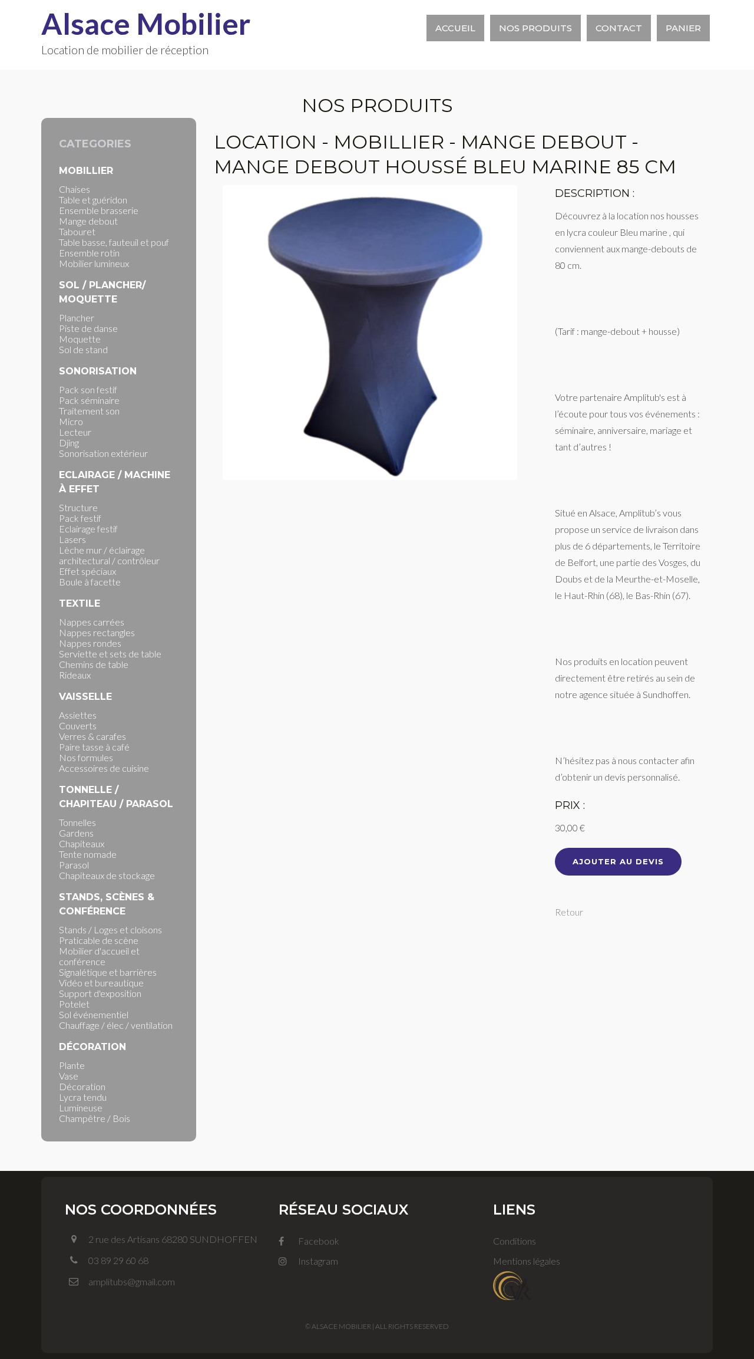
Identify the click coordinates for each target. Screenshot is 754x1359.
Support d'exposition (100, 993)
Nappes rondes (90, 643)
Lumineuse (80, 1107)
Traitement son (89, 410)
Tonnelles (77, 822)
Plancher (76, 317)
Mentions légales (526, 1260)
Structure (78, 507)
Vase (68, 1075)
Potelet (74, 1003)
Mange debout (88, 220)
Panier (683, 28)
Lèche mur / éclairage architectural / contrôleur (109, 555)
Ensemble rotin (89, 252)
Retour (569, 911)
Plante (72, 1065)
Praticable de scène (98, 940)
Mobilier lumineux (94, 263)
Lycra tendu (83, 1097)
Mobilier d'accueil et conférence (99, 956)
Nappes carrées (91, 621)
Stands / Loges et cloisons (110, 929)
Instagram (317, 1260)
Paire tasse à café (94, 746)
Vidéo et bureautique (101, 982)
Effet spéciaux (87, 571)
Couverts (78, 725)
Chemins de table (93, 664)
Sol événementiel (93, 1014)
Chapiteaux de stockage (107, 875)
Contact (619, 28)
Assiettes (78, 714)
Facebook (317, 1240)
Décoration (82, 1086)
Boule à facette (90, 581)
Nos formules (86, 757)
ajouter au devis (618, 861)
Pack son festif (88, 389)
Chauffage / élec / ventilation (116, 1025)
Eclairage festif (88, 528)
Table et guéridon (93, 199)
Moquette (80, 338)
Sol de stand (83, 349)
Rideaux (75, 674)
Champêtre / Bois (94, 1118)
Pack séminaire (89, 400)
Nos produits (535, 28)
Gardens (76, 832)
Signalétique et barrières (108, 972)
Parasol (74, 864)
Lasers (72, 539)
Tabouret (77, 231)
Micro (71, 421)
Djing (69, 442)
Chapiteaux (81, 843)
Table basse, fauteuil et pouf (114, 242)
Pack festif (80, 518)
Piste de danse (88, 328)
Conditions (514, 1240)
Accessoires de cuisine (104, 768)
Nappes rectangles (97, 632)
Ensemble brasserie (98, 210)
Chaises (74, 189)
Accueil (455, 28)
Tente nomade (88, 854)
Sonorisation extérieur (103, 453)
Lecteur (75, 431)
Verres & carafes (92, 736)
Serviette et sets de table (110, 653)
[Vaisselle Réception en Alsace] (512, 1283)
